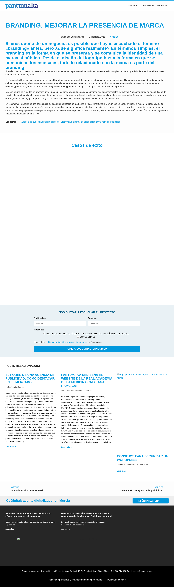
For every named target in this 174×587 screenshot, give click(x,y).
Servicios (132, 6)
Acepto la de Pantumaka (69, 342)
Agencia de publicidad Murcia (35, 122)
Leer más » (10, 446)
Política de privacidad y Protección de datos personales (75, 580)
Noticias (114, 37)
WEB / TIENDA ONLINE (85, 333)
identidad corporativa (90, 122)
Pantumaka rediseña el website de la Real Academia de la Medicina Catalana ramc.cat (86, 515)
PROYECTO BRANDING (58, 333)
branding (55, 122)
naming (105, 122)
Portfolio (148, 6)
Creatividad (66, 122)
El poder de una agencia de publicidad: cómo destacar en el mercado (30, 378)
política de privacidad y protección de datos (66, 342)
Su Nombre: (40, 318)
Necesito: (39, 330)
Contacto (162, 6)
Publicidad (115, 122)
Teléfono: (93, 318)
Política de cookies (116, 580)
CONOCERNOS (88, 337)
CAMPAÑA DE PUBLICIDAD (115, 333)
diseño (76, 122)
